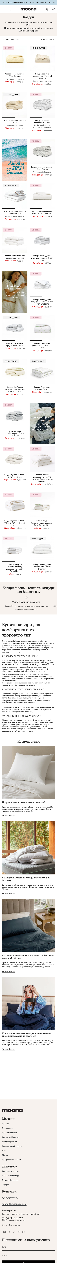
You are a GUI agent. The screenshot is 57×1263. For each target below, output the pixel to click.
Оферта (5, 1185)
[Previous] (3, 2)
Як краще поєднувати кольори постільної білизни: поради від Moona (28, 957)
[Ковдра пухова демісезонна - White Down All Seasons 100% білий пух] (42, 459)
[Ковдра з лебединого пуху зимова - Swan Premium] (42, 549)
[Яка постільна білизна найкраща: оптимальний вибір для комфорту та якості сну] (28, 1003)
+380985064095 (10, 1197)
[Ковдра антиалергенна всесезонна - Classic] (14, 240)
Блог (4, 1151)
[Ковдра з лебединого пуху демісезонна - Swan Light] (42, 240)
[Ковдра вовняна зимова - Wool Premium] (14, 196)
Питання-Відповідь (10, 1180)
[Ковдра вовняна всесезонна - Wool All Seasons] (42, 58)
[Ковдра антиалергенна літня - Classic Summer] (42, 196)
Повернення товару (10, 1176)
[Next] (53, 2)
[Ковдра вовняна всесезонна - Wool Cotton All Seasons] (42, 105)
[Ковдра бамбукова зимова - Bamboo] (42, 371)
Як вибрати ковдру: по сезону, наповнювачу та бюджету (26, 879)
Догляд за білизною (10, 1137)
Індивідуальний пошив (11, 1146)
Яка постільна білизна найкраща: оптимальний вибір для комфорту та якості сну (26, 1034)
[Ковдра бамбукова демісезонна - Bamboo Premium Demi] (14, 371)
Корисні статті (28, 741)
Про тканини (7, 1128)
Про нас (5, 1124)
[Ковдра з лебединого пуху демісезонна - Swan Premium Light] (42, 284)
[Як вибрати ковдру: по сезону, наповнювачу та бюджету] (28, 847)
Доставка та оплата (10, 1171)
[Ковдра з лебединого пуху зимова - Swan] (14, 328)
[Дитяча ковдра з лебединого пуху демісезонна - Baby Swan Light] (14, 549)
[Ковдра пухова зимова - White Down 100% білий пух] (14, 505)
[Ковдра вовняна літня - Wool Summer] (14, 58)
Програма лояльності (11, 1160)
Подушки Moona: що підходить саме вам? (23, 802)
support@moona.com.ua (14, 1204)
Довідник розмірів (9, 1142)
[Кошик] (53, 9)
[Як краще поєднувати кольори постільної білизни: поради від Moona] (28, 925)
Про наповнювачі (9, 1133)
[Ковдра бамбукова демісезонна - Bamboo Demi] (42, 328)
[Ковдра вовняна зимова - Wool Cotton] (42, 151)
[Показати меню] (3, 9)
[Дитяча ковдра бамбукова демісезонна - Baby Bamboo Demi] (42, 505)
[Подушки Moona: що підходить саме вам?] (28, 772)
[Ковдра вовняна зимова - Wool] (14, 105)
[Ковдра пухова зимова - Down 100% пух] (14, 459)
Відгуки (5, 1155)
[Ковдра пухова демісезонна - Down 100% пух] (14, 415)
